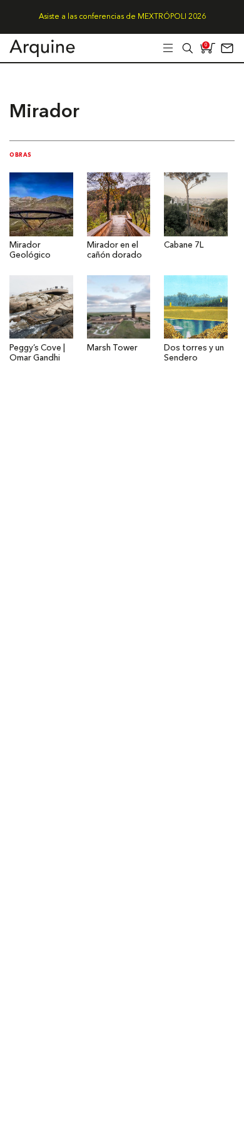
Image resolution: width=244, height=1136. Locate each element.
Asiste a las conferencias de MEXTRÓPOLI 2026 (122, 17)
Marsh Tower (112, 348)
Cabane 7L (183, 245)
